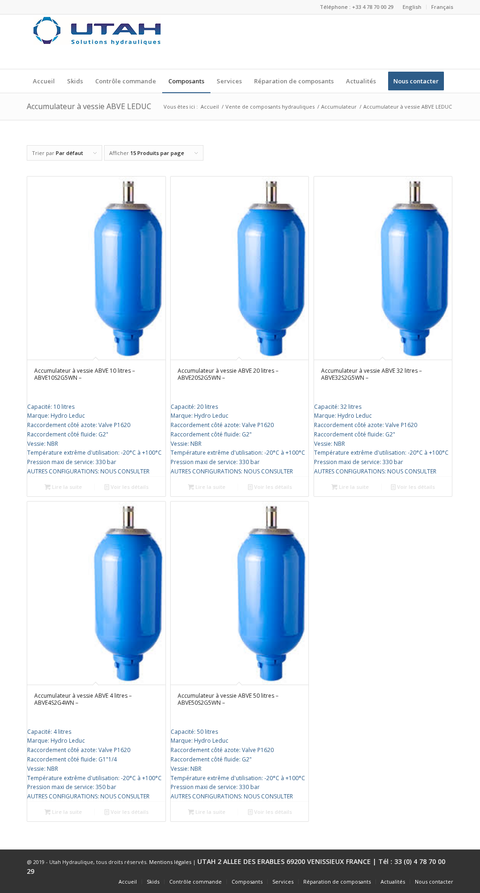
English (412, 6)
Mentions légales (170, 861)
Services (282, 881)
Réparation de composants (337, 881)
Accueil (210, 106)
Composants (247, 881)
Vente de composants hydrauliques (270, 106)
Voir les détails (129, 486)
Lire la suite (66, 486)
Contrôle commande (195, 881)
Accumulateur (339, 106)
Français (442, 6)
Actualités (393, 881)
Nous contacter (434, 881)
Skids (153, 881)
